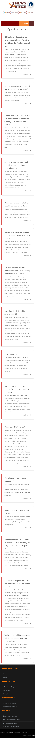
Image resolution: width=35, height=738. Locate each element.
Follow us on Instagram (11, 726)
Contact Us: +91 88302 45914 (10, 703)
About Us (5, 674)
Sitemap (5, 677)
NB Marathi (24, 12)
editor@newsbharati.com (10, 706)
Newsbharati (12, 732)
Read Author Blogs (9, 687)
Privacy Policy (6, 694)
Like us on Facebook (10, 716)
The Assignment (15, 12)
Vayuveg (7, 12)
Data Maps (32, 12)
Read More (26, 74)
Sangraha (32, 735)
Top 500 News (6, 690)
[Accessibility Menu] (30, 4)
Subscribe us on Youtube (12, 720)
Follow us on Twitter (10, 723)
